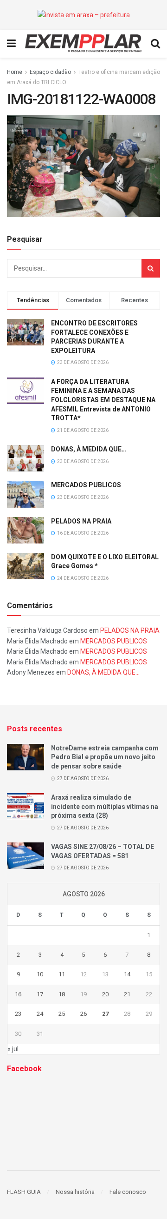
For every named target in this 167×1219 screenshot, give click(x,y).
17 (40, 994)
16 (18, 994)
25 (61, 1013)
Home (14, 72)
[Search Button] (150, 268)
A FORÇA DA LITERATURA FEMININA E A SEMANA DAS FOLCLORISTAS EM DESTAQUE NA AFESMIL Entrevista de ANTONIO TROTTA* (103, 400)
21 (127, 994)
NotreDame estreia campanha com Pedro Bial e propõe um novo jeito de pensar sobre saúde (105, 757)
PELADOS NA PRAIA (81, 521)
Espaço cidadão (50, 72)
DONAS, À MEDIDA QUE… (88, 449)
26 (83, 1013)
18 (61, 994)
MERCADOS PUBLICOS (86, 485)
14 (127, 974)
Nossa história (75, 1191)
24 (40, 1013)
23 (18, 1013)
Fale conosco (127, 1191)
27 (105, 1013)
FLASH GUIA (24, 1191)
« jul (13, 1049)
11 (61, 974)
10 (40, 974)
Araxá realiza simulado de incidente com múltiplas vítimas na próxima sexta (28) (104, 806)
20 (105, 994)
